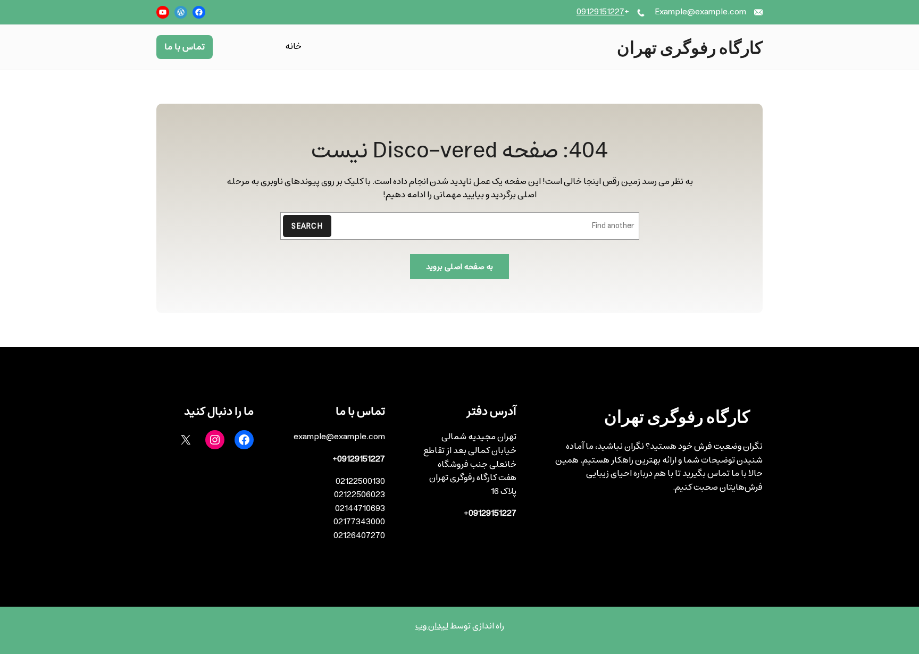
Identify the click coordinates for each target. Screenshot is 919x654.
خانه (293, 47)
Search (307, 226)
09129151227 (600, 11)
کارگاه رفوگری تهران (690, 47)
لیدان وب (431, 625)
